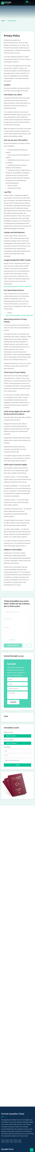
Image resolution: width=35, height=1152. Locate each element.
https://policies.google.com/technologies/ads (17, 286)
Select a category (9, 739)
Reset (27, 645)
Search (17, 765)
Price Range (7, 747)
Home (3, 20)
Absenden (13, 702)
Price (5, 634)
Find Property (13, 645)
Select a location (8, 732)
